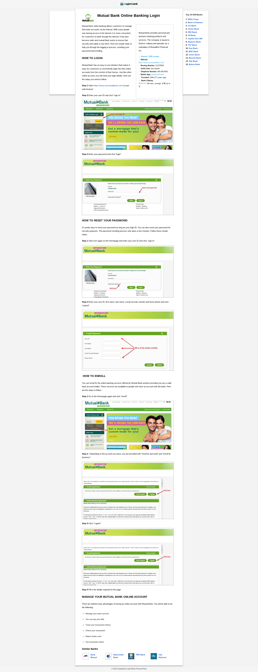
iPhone (161, 74)
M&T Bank (193, 51)
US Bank (192, 35)
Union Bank (194, 55)
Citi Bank (192, 26)
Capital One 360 (195, 38)
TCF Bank (192, 45)
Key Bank (193, 48)
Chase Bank (193, 29)
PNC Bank (192, 32)
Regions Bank (194, 42)
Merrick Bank (195, 58)
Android (154, 74)
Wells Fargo (193, 19)
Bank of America (195, 22)
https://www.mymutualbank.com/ (151, 63)
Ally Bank (193, 61)
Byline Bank (194, 64)
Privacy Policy (141, 669)
